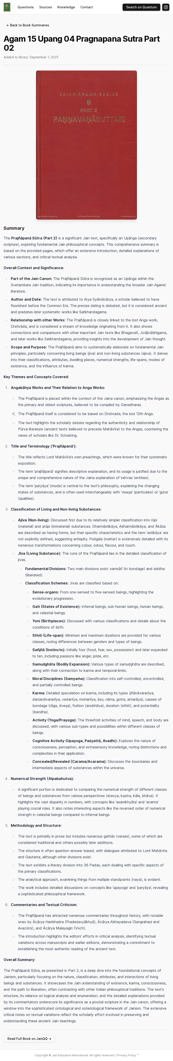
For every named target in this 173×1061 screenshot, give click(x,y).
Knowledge (66, 7)
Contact (86, 7)
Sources (45, 7)
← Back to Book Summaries (27, 25)
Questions (26, 7)
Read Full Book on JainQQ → (29, 1039)
